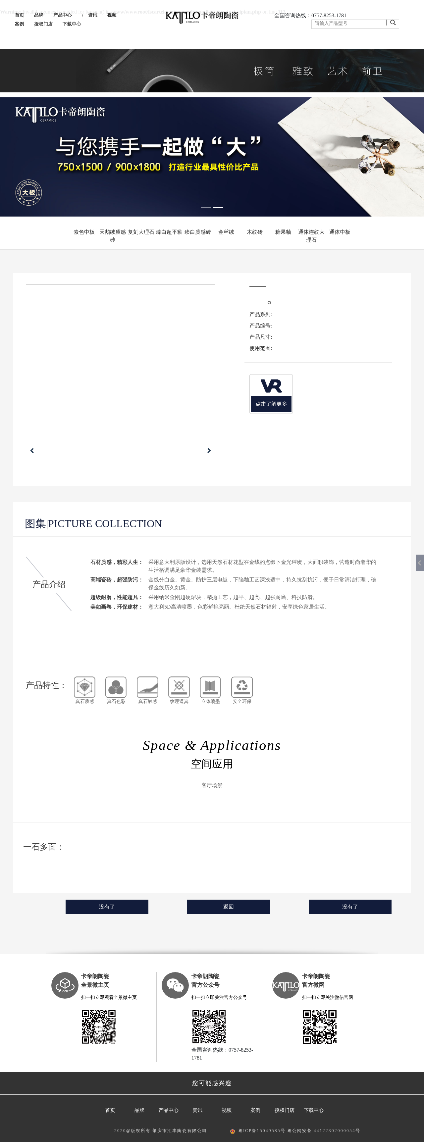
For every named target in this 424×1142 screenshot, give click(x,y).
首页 (19, 15)
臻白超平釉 (169, 232)
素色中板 (84, 232)
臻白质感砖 (198, 232)
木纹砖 (255, 232)
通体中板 (339, 232)
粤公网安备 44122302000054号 (323, 1130)
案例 (19, 24)
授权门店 (43, 24)
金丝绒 (226, 232)
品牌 (38, 15)
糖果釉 (283, 232)
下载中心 (72, 24)
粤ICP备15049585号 (262, 1130)
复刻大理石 (141, 232)
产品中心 (62, 15)
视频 (112, 15)
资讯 (92, 15)
